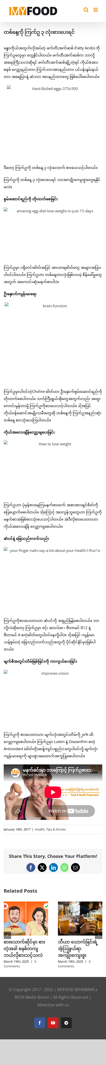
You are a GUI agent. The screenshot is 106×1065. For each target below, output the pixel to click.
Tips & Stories (56, 829)
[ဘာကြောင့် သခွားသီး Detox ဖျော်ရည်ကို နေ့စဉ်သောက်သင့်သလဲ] (47, 904)
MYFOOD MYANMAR (75, 989)
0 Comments (41, 964)
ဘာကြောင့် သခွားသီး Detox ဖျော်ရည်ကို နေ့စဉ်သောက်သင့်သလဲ (47, 948)
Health (40, 829)
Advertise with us (53, 1005)
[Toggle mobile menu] (96, 9)
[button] (7, 935)
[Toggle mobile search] (86, 9)
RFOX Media (25, 997)
